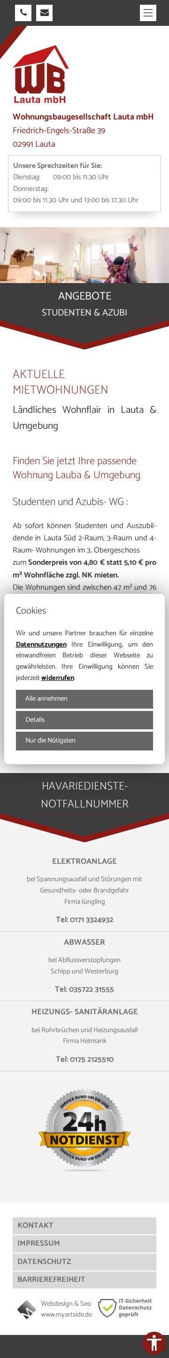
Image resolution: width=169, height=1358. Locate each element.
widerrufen (57, 678)
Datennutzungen (41, 644)
